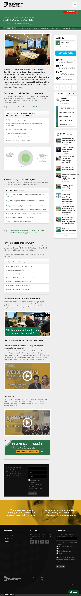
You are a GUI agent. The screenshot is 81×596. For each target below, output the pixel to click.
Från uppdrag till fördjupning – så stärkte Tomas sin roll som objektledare (68, 220)
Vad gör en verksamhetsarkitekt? (69, 229)
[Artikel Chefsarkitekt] (27, 336)
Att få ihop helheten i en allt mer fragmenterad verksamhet (68, 159)
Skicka (31, 493)
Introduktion (9, 29)
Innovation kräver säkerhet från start (68, 168)
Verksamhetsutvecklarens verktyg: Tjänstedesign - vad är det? (70, 177)
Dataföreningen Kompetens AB (13, 4)
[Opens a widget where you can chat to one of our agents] (73, 592)
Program (8, 538)
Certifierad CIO (64, 124)
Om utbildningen (24, 29)
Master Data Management (67, 120)
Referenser (55, 29)
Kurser (7, 542)
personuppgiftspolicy (35, 488)
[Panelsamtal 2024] (27, 436)
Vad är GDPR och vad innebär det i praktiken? (67, 149)
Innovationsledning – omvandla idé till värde (67, 108)
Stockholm (65, 42)
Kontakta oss (9, 535)
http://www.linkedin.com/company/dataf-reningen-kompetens (42, 542)
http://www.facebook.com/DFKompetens (37, 542)
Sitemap (75, 584)
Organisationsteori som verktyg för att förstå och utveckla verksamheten (68, 209)
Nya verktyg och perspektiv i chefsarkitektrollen (68, 187)
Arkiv (65, 235)
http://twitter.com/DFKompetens (32, 542)
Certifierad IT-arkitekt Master (67, 112)
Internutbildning (69, 29)
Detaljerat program (41, 29)
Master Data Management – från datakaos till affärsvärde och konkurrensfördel (68, 197)
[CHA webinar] (27, 389)
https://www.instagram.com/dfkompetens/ (47, 542)
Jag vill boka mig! (66, 53)
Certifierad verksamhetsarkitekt (67, 116)
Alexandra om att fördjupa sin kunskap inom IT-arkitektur (68, 140)
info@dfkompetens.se (66, 584)
